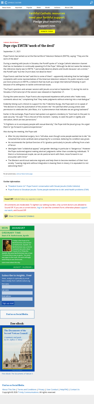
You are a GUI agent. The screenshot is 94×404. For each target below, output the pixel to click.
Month (47, 7)
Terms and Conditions (26, 389)
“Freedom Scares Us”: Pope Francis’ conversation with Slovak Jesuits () (44, 186)
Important (18, 7)
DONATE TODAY (47, 31)
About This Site (8, 389)
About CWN (69, 7)
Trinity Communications (28, 392)
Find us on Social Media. (17, 314)
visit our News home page (24, 174)
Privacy (41, 389)
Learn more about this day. (11, 262)
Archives (57, 7)
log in (39, 207)
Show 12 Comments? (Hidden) (21, 216)
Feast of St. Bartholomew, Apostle (15, 235)
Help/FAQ (64, 389)
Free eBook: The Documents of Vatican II (17, 374)
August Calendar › (23, 267)
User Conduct (52, 389)
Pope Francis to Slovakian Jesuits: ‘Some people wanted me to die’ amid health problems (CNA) (48, 189)
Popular (29, 7)
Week (39, 7)
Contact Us (75, 389)
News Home (6, 7)
